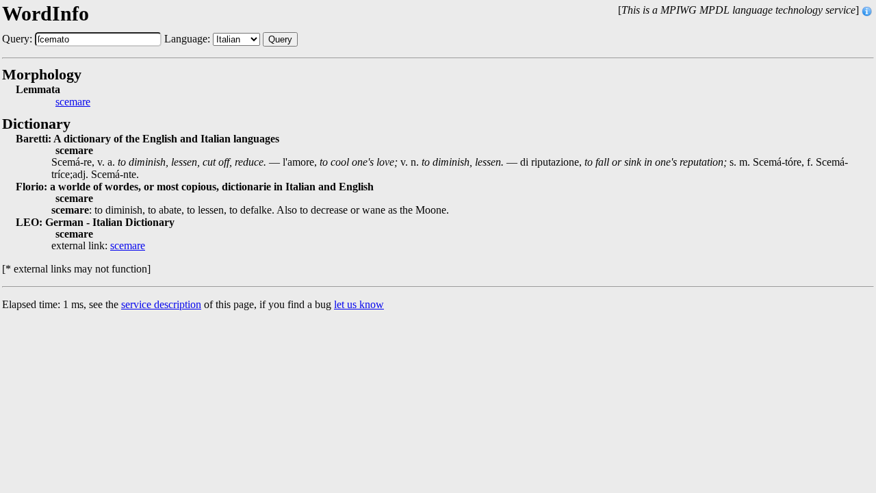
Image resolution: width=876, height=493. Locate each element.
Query (280, 39)
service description (161, 304)
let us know (359, 304)
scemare (72, 102)
